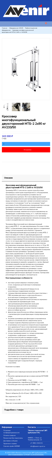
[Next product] (49, 30)
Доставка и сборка (10, 441)
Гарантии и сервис (10, 444)
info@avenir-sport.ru (37, 446)
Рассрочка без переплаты (13, 438)
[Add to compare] (38, 156)
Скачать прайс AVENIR (11, 446)
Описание (8, 177)
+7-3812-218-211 (36, 443)
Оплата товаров (9, 435)
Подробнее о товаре (13, 409)
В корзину (27, 150)
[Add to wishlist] (13, 156)
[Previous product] (47, 30)
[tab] (26, 178)
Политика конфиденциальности (11, 432)
